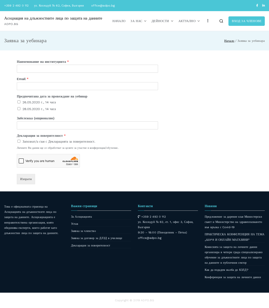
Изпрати (26, 179)
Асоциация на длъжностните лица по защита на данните (53, 18)
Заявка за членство (83, 231)
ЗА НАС (136, 21)
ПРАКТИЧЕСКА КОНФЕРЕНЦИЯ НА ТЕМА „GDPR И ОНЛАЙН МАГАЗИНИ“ (235, 237)
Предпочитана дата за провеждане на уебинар (52, 96)
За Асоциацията (81, 216)
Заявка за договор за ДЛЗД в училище (96, 238)
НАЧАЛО (119, 21)
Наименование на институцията (43, 62)
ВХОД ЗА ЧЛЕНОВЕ (246, 21)
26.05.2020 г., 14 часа (39, 102)
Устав (74, 223)
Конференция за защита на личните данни (233, 277)
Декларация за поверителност (41, 136)
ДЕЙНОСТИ (160, 21)
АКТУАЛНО (187, 21)
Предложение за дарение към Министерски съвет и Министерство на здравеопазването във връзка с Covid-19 (233, 222)
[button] (144, 21)
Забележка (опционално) (35, 118)
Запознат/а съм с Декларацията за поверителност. (58, 141)
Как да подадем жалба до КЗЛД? (226, 269)
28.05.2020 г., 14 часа (39, 109)
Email (23, 79)
